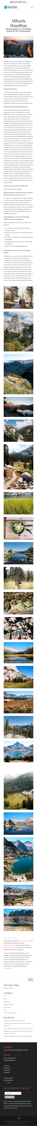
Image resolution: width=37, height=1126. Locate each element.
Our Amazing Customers (10, 1012)
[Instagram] (19, 1118)
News (5, 1010)
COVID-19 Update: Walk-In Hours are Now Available (18, 1036)
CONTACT (7, 1066)
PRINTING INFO (8, 1078)
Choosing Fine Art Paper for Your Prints (14, 1020)
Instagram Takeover (9, 1004)
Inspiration (7, 1001)
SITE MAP (6, 1072)
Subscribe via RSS (8, 988)
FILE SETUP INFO (8, 1080)
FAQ (8, 1082)
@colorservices (8, 968)
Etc (4, 996)
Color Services (10, 1121)
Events (5, 998)
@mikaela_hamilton (24, 941)
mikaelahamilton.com (9, 945)
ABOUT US (7, 1068)
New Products (7, 1007)
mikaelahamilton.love (9, 947)
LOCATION (7, 1070)
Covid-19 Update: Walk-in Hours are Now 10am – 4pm (18, 1028)
